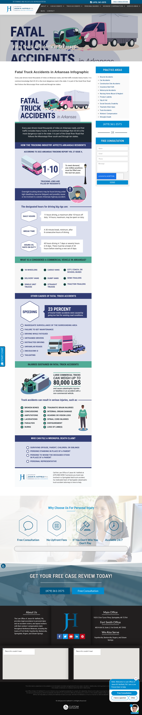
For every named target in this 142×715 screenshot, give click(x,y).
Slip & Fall (103, 100)
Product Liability (106, 97)
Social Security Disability (109, 104)
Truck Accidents (73, 6)
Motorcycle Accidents (108, 90)
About (43, 6)
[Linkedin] (76, 636)
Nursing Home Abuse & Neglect (111, 94)
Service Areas (132, 6)
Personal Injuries (92, 6)
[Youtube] (71, 636)
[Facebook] (59, 636)
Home (15, 54)
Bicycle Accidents (106, 77)
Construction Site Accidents (110, 84)
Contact (50, 11)
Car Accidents (56, 6)
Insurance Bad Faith (107, 87)
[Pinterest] (82, 636)
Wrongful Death (105, 117)
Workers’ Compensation (113, 6)
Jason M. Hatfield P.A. (67, 701)
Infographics (23, 54)
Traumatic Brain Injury (107, 107)
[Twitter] (65, 636)
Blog (43, 11)
